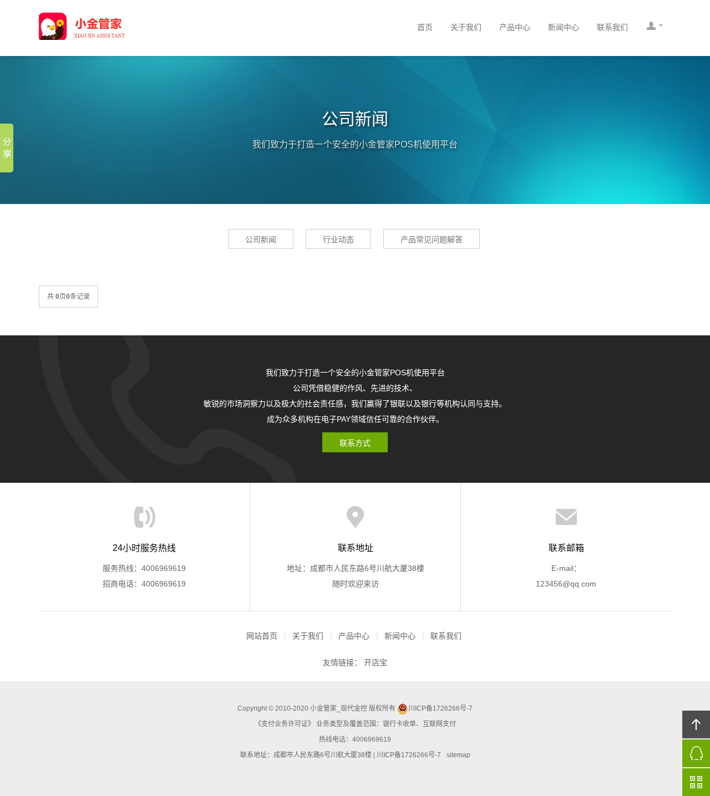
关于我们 (465, 27)
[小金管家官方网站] (136, 26)
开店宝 (375, 662)
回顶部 (696, 724)
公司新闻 (260, 239)
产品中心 (514, 27)
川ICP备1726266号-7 (440, 708)
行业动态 (338, 239)
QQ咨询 (696, 753)
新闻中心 (563, 27)
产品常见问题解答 (431, 239)
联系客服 (654, 27)
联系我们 (612, 27)
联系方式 (355, 442)
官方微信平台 (696, 782)
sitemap (458, 755)
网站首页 (261, 635)
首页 (425, 27)
